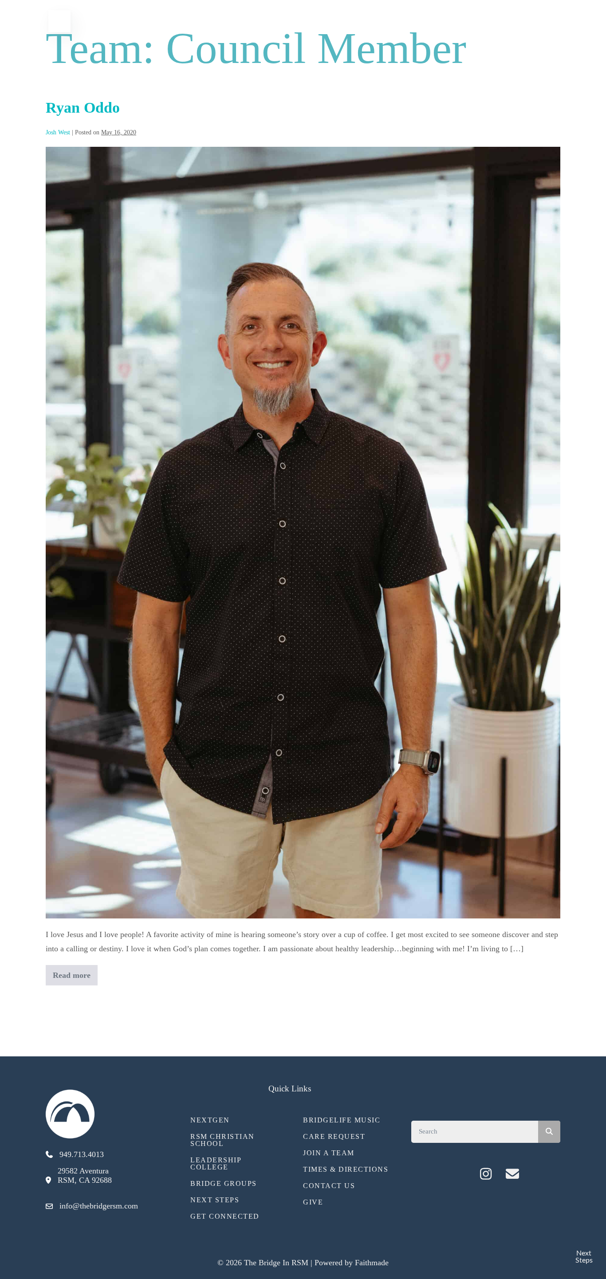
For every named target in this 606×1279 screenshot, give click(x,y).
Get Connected (225, 1216)
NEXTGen (210, 1120)
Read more (72, 978)
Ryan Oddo (83, 107)
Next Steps (214, 1200)
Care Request (334, 1136)
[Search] (549, 1132)
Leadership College (215, 1163)
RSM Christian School (222, 1140)
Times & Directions (345, 1169)
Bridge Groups (223, 1183)
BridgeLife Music (341, 1120)
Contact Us (329, 1185)
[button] (459, 1174)
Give (313, 1202)
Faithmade (372, 1262)
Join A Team (328, 1153)
